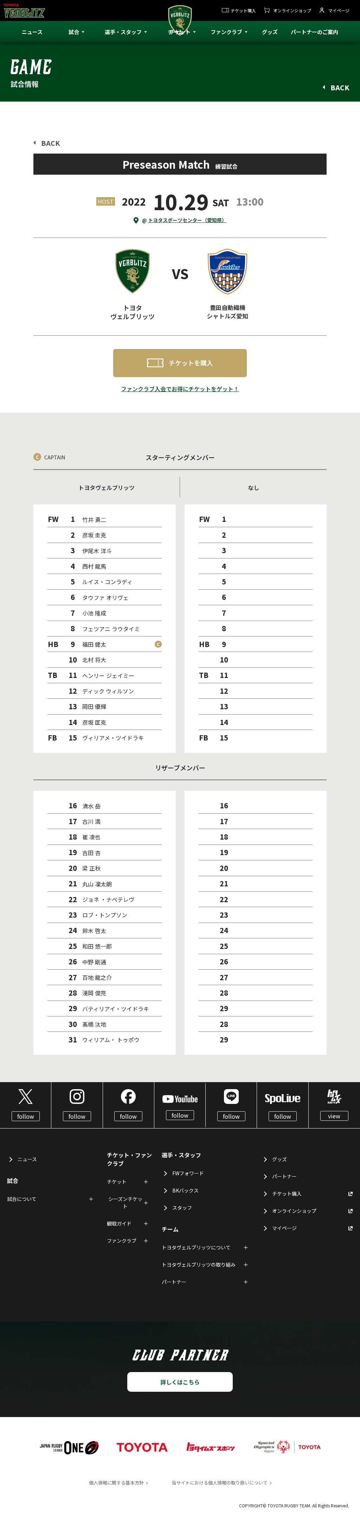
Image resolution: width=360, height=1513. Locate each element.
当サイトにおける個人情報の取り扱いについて (220, 1482)
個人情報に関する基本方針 (116, 1482)
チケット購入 (243, 10)
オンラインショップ (292, 10)
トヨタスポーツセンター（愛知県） (187, 220)
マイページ (338, 10)
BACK (339, 87)
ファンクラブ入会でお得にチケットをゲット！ (180, 389)
